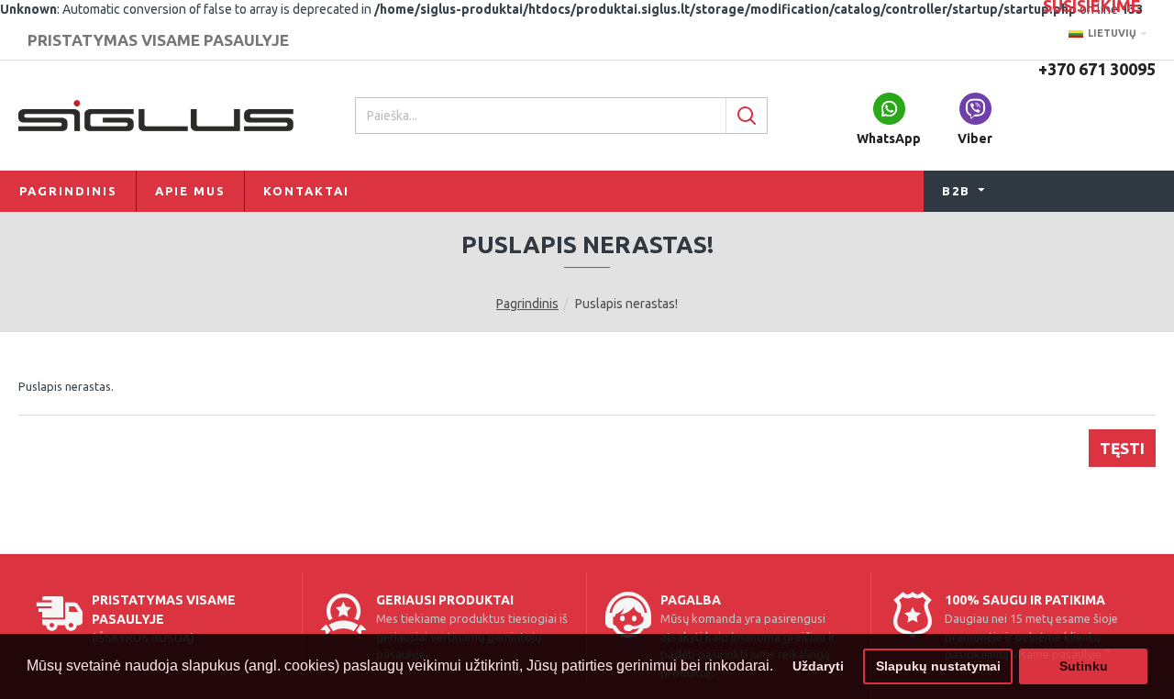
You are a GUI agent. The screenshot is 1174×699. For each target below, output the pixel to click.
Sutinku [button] (1083, 666)
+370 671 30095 (1097, 69)
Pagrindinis (527, 303)
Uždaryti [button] (818, 666)
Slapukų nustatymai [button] (938, 666)
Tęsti (1122, 448)
